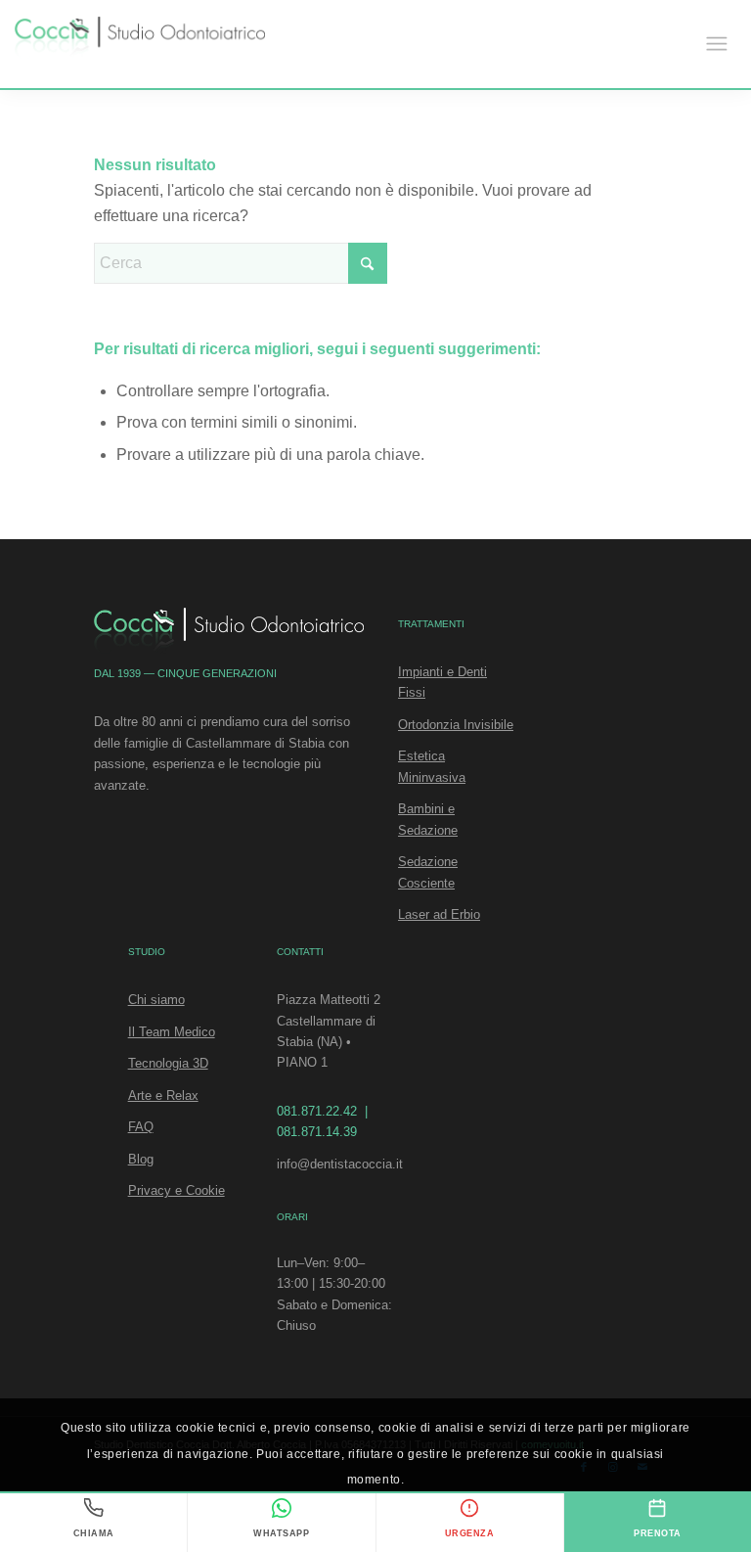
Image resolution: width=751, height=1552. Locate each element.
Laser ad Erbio (439, 914)
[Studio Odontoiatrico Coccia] (140, 38)
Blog (141, 1159)
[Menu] (715, 44)
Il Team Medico (171, 1032)
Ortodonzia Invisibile (455, 724)
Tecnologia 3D (168, 1063)
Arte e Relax (163, 1095)
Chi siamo (156, 999)
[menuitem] (715, 44)
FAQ (141, 1126)
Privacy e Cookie (176, 1190)
